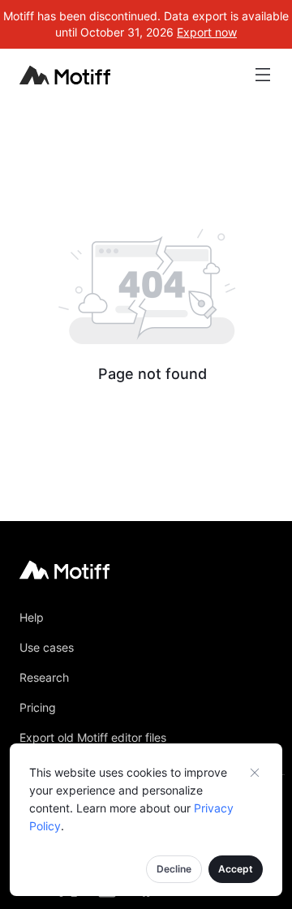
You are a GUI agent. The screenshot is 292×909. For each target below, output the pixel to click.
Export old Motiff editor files (92, 737)
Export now (207, 32)
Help (31, 617)
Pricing (37, 707)
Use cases (46, 647)
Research (44, 677)
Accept (235, 869)
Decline (174, 869)
